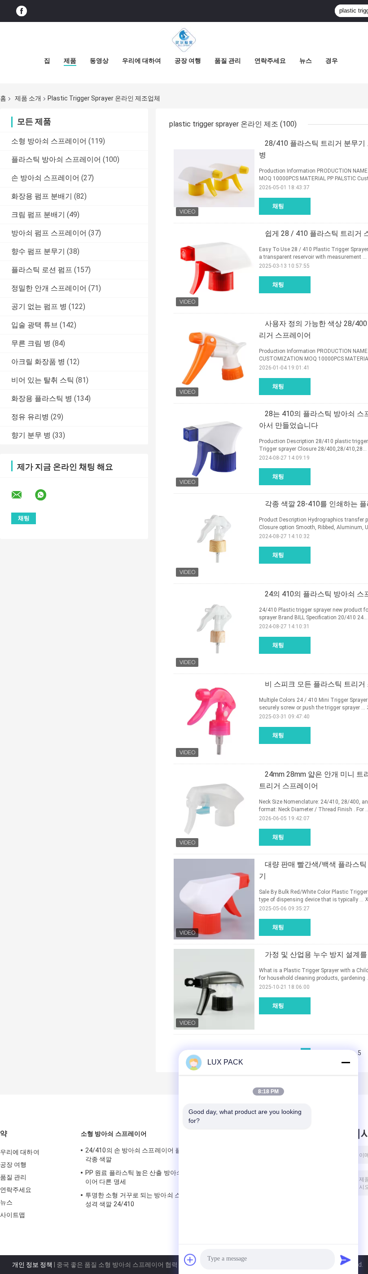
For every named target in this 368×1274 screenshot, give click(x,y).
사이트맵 (12, 1214)
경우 (331, 60)
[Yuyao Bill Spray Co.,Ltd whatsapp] (46, 495)
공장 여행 (188, 60)
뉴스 (305, 60)
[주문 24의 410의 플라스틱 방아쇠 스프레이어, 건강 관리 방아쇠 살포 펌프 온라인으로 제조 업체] (214, 628)
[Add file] (190, 1260)
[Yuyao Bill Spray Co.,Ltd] (184, 39)
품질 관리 (228, 60)
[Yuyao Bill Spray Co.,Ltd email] (22, 495)
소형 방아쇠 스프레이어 (49, 141)
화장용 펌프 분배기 (41, 196)
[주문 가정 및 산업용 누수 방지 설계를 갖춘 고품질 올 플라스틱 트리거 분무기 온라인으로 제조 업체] (214, 989)
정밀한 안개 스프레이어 (49, 288)
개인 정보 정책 (32, 1264)
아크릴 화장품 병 (38, 361)
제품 (70, 60)
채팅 (278, 206)
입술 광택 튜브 (34, 325)
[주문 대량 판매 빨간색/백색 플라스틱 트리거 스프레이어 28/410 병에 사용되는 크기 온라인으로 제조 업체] (214, 899)
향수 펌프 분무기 (38, 251)
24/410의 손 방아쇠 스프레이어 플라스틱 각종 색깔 (142, 1155)
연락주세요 (270, 60)
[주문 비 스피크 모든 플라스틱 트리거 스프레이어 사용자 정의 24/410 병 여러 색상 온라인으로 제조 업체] (214, 718)
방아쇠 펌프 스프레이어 (49, 233)
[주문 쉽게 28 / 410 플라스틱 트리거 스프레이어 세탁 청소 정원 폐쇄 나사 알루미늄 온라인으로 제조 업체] (214, 268)
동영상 (99, 60)
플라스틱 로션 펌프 (41, 269)
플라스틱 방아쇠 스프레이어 (56, 159)
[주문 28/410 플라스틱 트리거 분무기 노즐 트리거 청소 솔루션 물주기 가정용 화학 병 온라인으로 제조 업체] (214, 178)
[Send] (345, 1260)
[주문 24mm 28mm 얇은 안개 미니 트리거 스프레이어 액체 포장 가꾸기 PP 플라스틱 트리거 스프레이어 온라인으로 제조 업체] (214, 809)
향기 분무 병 (31, 435)
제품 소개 (28, 98)
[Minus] (345, 1062)
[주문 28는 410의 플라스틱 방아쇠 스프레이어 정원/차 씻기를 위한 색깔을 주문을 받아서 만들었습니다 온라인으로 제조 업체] (214, 448)
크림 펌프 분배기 (38, 214)
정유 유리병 (30, 417)
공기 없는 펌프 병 (39, 306)
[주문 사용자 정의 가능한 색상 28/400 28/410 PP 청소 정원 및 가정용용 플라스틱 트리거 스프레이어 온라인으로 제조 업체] (214, 358)
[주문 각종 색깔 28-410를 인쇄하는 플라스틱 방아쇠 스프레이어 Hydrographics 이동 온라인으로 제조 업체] (214, 538)
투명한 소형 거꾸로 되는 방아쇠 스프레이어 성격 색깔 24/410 (145, 1199)
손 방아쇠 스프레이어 (45, 178)
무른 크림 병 (31, 343)
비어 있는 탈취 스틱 (42, 380)
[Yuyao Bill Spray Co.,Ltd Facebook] (21, 11)
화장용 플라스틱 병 (41, 398)
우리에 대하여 (141, 60)
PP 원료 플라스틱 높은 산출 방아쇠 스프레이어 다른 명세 (144, 1177)
